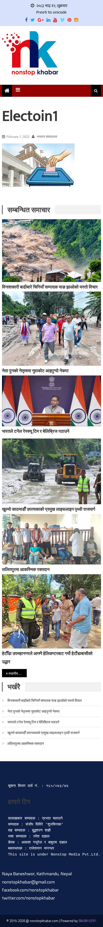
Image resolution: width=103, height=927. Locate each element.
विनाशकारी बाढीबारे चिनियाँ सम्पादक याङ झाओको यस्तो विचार (50, 287)
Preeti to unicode (51, 12)
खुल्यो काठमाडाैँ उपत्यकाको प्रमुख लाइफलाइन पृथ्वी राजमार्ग (48, 509)
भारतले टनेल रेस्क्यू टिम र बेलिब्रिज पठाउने (35, 431)
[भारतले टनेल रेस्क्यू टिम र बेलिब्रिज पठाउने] (51, 401)
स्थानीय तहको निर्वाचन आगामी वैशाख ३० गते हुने (17, 673)
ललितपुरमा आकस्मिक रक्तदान (26, 569)
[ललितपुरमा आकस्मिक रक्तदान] (51, 539)
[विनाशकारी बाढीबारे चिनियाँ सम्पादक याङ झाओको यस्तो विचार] (51, 250)
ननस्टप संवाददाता (46, 136)
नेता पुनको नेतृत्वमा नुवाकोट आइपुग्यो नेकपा (35, 370)
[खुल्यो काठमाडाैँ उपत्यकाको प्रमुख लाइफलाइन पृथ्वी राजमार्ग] (51, 471)
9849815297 (87, 920)
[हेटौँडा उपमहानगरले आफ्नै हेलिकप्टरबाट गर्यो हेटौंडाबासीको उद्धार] (51, 611)
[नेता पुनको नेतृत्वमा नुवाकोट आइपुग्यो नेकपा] (51, 329)
